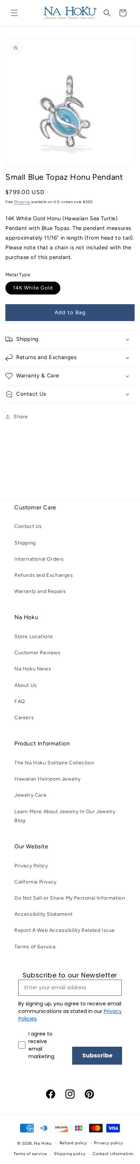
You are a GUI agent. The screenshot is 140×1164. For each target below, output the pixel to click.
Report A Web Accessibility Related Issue (64, 930)
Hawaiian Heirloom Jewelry (47, 779)
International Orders (39, 559)
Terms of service (30, 1153)
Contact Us (28, 526)
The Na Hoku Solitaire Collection (54, 763)
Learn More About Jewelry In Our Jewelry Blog (64, 816)
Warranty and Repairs (40, 591)
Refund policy (73, 1143)
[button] (14, 13)
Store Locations (33, 636)
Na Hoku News (32, 669)
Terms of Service (35, 947)
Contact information (113, 1153)
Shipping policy (70, 1153)
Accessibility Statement (43, 914)
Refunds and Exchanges (43, 575)
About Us (25, 685)
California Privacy (35, 882)
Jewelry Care (30, 795)
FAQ (19, 701)
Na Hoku (42, 1143)
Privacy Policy (31, 866)
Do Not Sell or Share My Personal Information (69, 898)
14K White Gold (33, 288)
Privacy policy (108, 1143)
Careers (24, 718)
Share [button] (21, 417)
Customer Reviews (37, 653)
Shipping (22, 201)
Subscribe (97, 1055)
